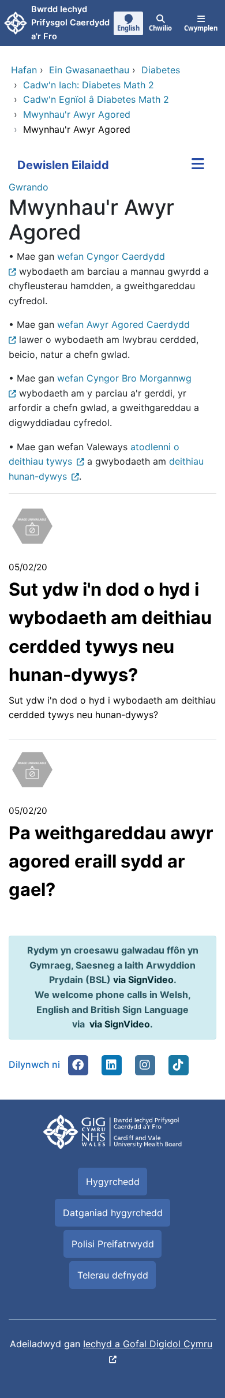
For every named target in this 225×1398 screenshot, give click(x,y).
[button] (78, 1065)
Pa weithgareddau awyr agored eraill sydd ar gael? (111, 861)
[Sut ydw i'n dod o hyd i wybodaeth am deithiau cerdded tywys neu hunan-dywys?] (32, 525)
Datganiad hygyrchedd (113, 1212)
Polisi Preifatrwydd (113, 1244)
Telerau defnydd (112, 1275)
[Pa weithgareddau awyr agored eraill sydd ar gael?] (32, 768)
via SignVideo (143, 979)
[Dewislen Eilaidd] (198, 165)
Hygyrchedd (113, 1181)
